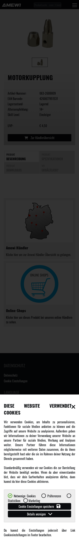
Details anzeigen (36, 514)
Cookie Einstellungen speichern (37, 506)
